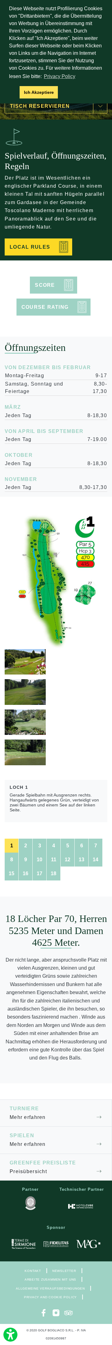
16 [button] (25, 873)
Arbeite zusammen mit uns (50, 1279)
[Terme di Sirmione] (23, 1244)
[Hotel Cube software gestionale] (80, 1206)
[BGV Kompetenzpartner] (30, 1203)
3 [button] (39, 845)
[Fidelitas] (56, 1244)
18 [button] (53, 873)
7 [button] (95, 845)
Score (45, 285)
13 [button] (81, 859)
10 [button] (39, 859)
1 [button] (11, 845)
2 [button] (25, 845)
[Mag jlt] (88, 1244)
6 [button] (81, 845)
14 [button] (95, 859)
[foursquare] (68, 1313)
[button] (13, 92)
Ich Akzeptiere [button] (39, 92)
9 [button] (25, 859)
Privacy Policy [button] (59, 76)
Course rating (45, 307)
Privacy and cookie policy (50, 1297)
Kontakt (33, 1271)
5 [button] (67, 845)
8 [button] (11, 859)
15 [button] (11, 873)
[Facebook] (43, 1313)
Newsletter (64, 1271)
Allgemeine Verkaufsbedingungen (50, 1288)
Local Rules (30, 247)
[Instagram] (56, 1313)
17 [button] (39, 873)
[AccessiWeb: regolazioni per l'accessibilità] (10, 1334)
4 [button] (53, 845)
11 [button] (53, 859)
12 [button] (67, 859)
